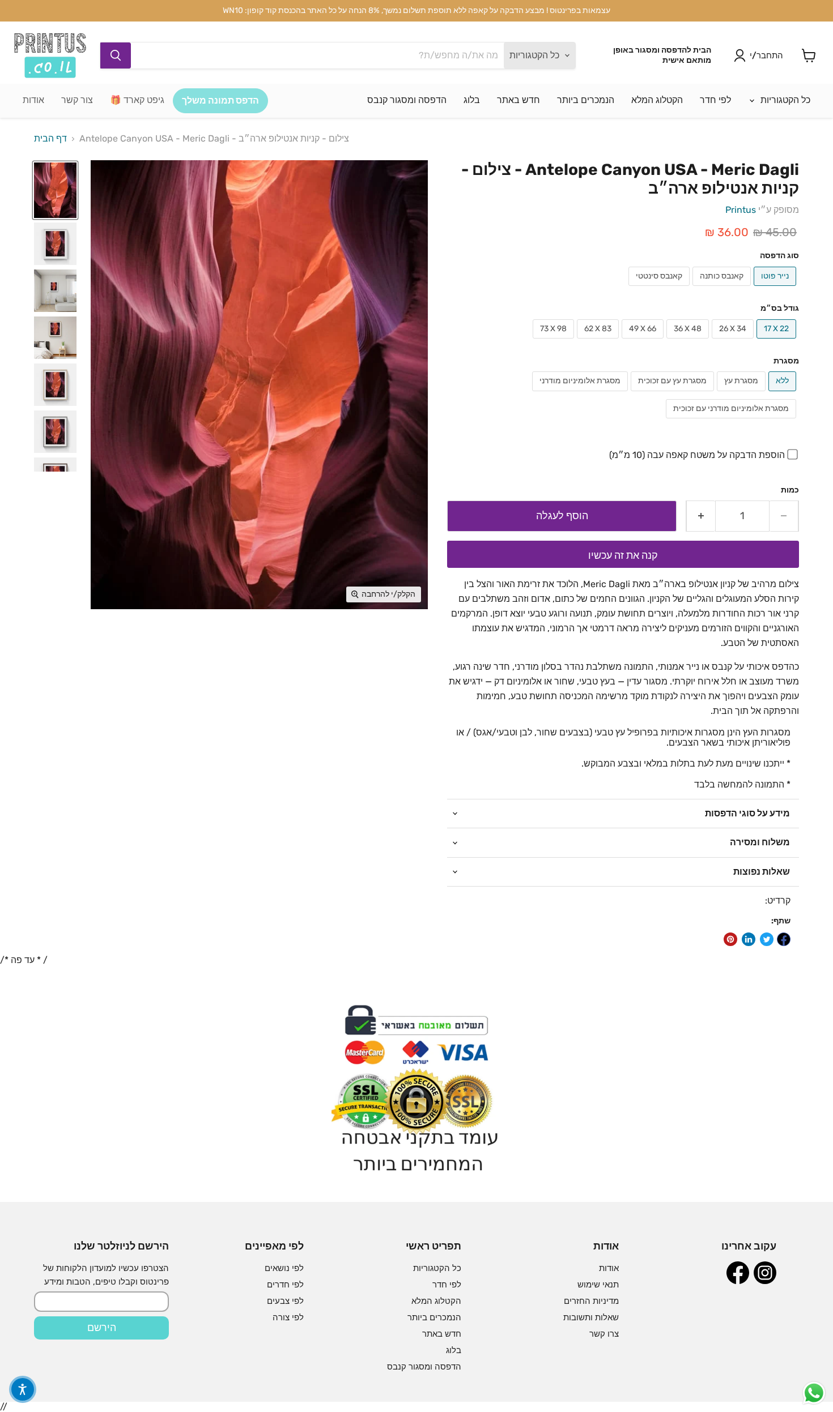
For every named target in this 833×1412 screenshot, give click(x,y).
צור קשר (77, 100)
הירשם (101, 1327)
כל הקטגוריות (784, 100)
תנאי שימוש (598, 1285)
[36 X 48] (689, 341)
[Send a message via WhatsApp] (814, 1393)
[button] (22, 1389)
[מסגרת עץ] (742, 393)
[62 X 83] (599, 341)
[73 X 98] (555, 341)
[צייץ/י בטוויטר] (767, 939)
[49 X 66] (644, 341)
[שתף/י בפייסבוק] (783, 939)
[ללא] (783, 393)
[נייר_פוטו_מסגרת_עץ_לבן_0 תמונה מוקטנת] (55, 337)
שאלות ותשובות (591, 1317)
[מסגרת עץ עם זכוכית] (674, 393)
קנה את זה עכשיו (623, 555)
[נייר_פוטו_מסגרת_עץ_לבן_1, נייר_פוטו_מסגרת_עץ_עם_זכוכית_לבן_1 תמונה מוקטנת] (55, 243)
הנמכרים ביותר (585, 100)
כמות (790, 490)
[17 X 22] (777, 341)
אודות (33, 100)
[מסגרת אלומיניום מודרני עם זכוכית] (732, 421)
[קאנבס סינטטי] (660, 288)
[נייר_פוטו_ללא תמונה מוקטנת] (55, 190)
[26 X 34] (734, 341)
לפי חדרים (285, 1285)
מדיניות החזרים (591, 1301)
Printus (740, 209)
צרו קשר (604, 1334)
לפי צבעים (285, 1301)
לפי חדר (715, 100)
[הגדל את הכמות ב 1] (700, 516)
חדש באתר (518, 100)
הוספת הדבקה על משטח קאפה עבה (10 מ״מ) (697, 455)
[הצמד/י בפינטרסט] (730, 939)
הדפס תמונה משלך (220, 100)
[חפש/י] (115, 55)
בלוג (472, 100)
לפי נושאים (284, 1268)
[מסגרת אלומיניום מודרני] (581, 393)
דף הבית (50, 139)
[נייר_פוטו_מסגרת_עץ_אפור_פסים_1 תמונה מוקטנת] (55, 290)
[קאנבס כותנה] (723, 288)
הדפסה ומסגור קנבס (407, 100)
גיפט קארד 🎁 (137, 100)
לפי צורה (288, 1317)
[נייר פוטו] (776, 288)
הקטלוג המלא (657, 100)
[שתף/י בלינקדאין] (748, 939)
